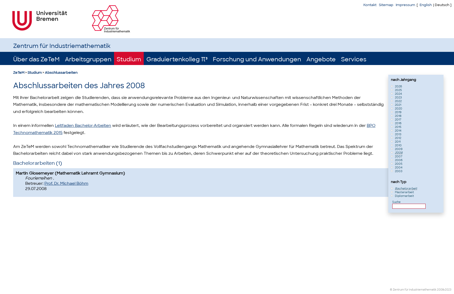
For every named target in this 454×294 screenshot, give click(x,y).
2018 (398, 116)
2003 (398, 171)
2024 (398, 94)
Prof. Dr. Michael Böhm (66, 183)
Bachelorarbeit (406, 188)
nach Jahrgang (403, 79)
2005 (399, 164)
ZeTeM (18, 72)
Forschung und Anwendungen (257, 59)
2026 (398, 86)
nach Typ (398, 182)
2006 (399, 160)
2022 (398, 101)
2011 (398, 141)
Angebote (321, 59)
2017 (398, 119)
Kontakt (369, 5)
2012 (398, 138)
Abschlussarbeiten (61, 72)
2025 (398, 90)
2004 (399, 167)
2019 (398, 112)
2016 (398, 123)
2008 (399, 153)
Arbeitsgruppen (88, 59)
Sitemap (386, 5)
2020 (398, 108)
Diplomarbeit (404, 196)
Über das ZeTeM (36, 59)
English (426, 5)
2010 (398, 145)
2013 (398, 134)
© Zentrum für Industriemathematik (413, 289)
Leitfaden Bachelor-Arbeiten (83, 125)
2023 (398, 97)
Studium (129, 59)
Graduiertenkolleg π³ (177, 59)
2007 (398, 156)
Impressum (405, 5)
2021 (398, 105)
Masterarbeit (404, 192)
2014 (398, 130)
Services (353, 59)
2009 (399, 149)
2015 (398, 127)
